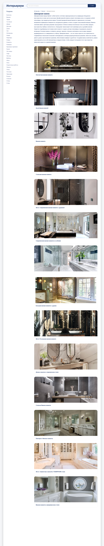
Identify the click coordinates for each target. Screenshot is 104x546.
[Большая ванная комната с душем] (65, 290)
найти (92, 5)
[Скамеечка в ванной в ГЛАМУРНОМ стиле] (65, 456)
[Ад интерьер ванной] (65, 92)
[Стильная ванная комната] (65, 159)
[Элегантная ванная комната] (65, 59)
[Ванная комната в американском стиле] (65, 489)
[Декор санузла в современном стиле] (65, 357)
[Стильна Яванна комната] (65, 390)
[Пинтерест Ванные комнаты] (65, 423)
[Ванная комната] (65, 126)
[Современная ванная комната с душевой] (65, 192)
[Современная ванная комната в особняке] (65, 225)
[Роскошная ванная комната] (65, 323)
